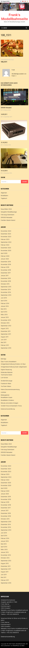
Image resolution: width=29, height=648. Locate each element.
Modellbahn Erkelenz (7, 400)
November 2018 (6, 270)
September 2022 (6, 242)
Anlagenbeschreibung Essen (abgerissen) (14, 367)
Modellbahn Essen (6, 397)
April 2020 (4, 253)
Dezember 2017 (6, 273)
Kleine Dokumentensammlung (10, 389)
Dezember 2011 (5, 331)
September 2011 (6, 334)
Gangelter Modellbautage (9, 212)
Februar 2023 (5, 239)
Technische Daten (6, 375)
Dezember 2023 (6, 234)
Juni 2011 (4, 339)
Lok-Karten (4, 377)
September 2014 (6, 295)
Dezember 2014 (6, 289)
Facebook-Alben (6, 383)
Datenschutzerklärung (8, 409)
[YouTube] (23, 1)
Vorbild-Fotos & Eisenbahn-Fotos (11, 406)
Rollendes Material (6, 372)
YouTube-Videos (6, 386)
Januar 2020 (5, 259)
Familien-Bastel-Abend (8, 220)
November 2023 (6, 236)
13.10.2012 (4, 142)
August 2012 (5, 328)
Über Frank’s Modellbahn (8, 361)
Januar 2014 (5, 306)
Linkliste (3, 392)
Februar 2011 (5, 345)
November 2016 (6, 281)
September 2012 (6, 325)
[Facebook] (21, 1)
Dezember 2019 (6, 261)
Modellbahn (4, 195)
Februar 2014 (5, 303)
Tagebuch (4, 198)
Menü (5, 28)
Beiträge (3, 359)
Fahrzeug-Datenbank (7, 214)
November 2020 (6, 250)
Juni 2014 (4, 298)
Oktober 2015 (5, 284)
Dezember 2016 (6, 278)
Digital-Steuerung (6, 369)
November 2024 (6, 231)
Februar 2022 (5, 245)
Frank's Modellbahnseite (14, 17)
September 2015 (6, 286)
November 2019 (6, 264)
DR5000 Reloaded (6, 108)
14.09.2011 (4, 114)
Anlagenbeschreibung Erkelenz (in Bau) (13, 364)
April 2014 (4, 300)
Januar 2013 (5, 317)
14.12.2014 (4, 171)
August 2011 (4, 337)
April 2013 (4, 312)
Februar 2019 (5, 267)
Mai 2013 (3, 309)
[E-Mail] (27, 1)
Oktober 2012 (5, 323)
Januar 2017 (4, 275)
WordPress (16, 645)
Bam (23, 645)
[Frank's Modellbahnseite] (14, 6)
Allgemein (4, 193)
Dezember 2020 (6, 247)
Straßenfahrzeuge (6, 381)
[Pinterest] (25, 1)
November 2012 (6, 320)
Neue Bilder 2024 (6, 209)
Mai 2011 (3, 342)
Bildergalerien (5, 395)
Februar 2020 (5, 256)
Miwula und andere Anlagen (9, 403)
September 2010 (6, 348)
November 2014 (6, 292)
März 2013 (4, 314)
